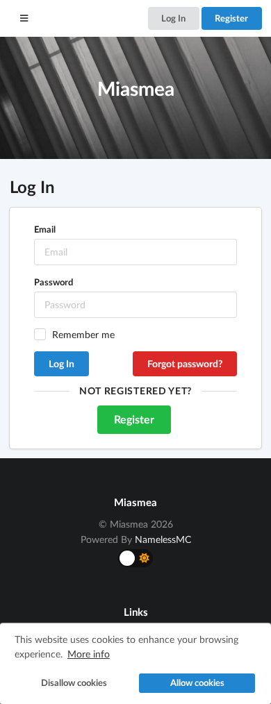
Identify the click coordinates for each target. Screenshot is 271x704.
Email (45, 229)
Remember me (83, 334)
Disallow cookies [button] (74, 683)
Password (53, 281)
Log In (173, 18)
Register (231, 18)
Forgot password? (184, 363)
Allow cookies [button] (197, 683)
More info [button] (88, 654)
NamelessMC (163, 539)
